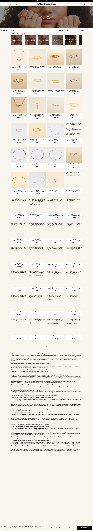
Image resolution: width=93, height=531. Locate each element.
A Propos (70, 4)
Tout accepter (84, 527)
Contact (76, 4)
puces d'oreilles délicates (22, 375)
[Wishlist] (87, 4)
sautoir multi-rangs (42, 376)
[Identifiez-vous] (84, 4)
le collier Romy (31, 376)
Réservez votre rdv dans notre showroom (46, 1)
